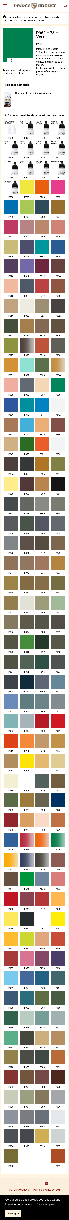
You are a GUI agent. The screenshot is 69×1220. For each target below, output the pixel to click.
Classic (18, 20)
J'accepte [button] (13, 1213)
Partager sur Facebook (9, 71)
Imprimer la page (25, 71)
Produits (17, 17)
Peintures (32, 17)
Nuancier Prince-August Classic (33, 93)
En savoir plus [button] (45, 1204)
